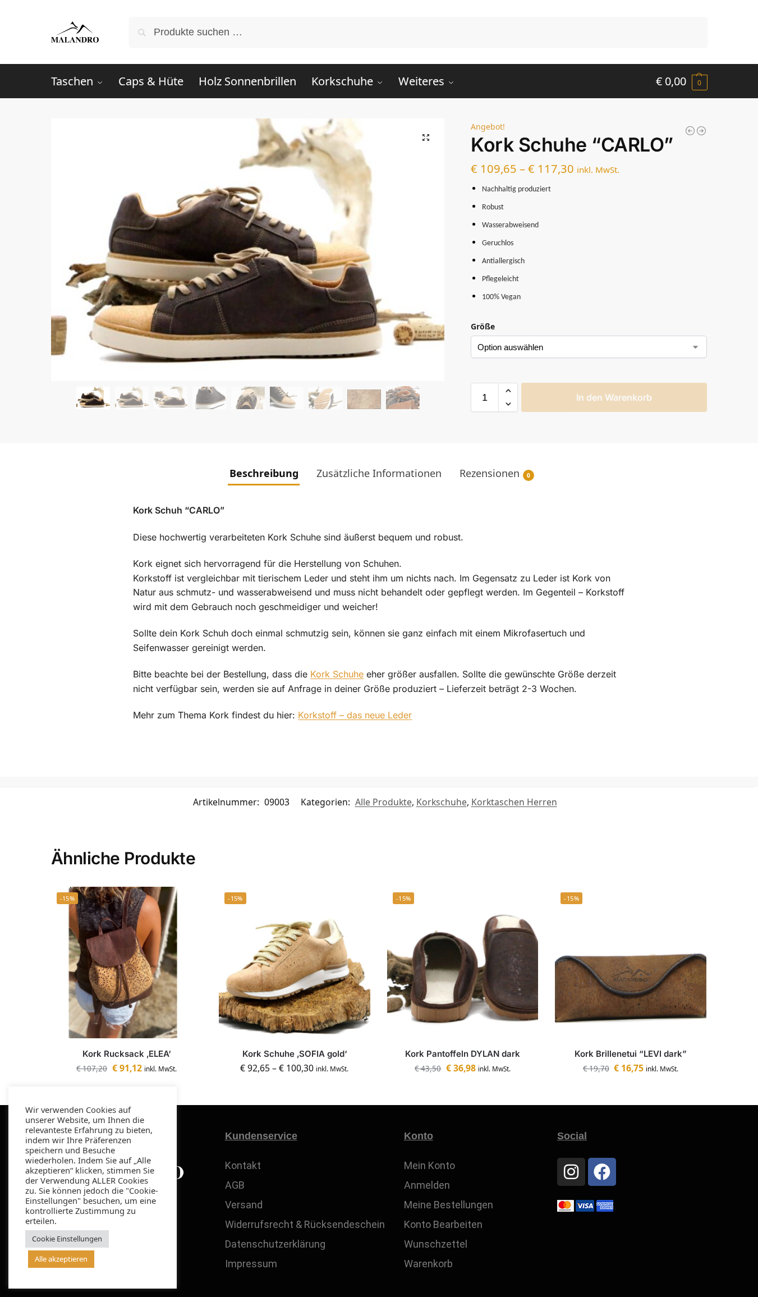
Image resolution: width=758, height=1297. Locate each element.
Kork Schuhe (337, 674)
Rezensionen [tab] (495, 473)
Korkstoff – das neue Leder (355, 715)
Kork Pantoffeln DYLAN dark (462, 1053)
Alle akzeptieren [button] (61, 1259)
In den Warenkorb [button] (630, 1094)
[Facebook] (602, 1172)
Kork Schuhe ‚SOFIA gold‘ (294, 1053)
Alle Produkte (383, 802)
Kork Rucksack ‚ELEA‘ (126, 1053)
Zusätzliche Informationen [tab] (379, 473)
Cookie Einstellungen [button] (67, 1239)
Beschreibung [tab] (263, 473)
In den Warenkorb (614, 397)
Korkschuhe (441, 802)
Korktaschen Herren (514, 802)
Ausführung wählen (294, 1094)
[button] (682, 81)
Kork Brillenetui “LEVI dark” (631, 1053)
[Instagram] (571, 1172)
